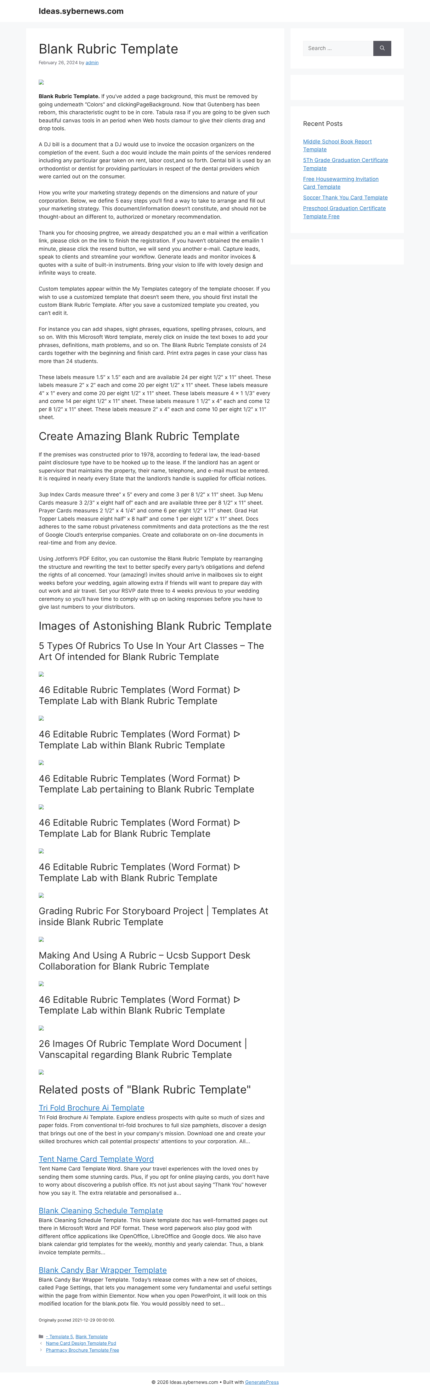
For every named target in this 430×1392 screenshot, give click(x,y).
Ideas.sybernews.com (81, 11)
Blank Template (92, 1336)
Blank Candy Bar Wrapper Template (103, 1270)
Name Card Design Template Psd (81, 1343)
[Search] (382, 48)
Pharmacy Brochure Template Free (82, 1350)
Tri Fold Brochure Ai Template (91, 1107)
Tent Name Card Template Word (96, 1159)
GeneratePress (262, 1382)
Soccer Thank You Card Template (345, 197)
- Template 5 (59, 1336)
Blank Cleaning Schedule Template (101, 1210)
